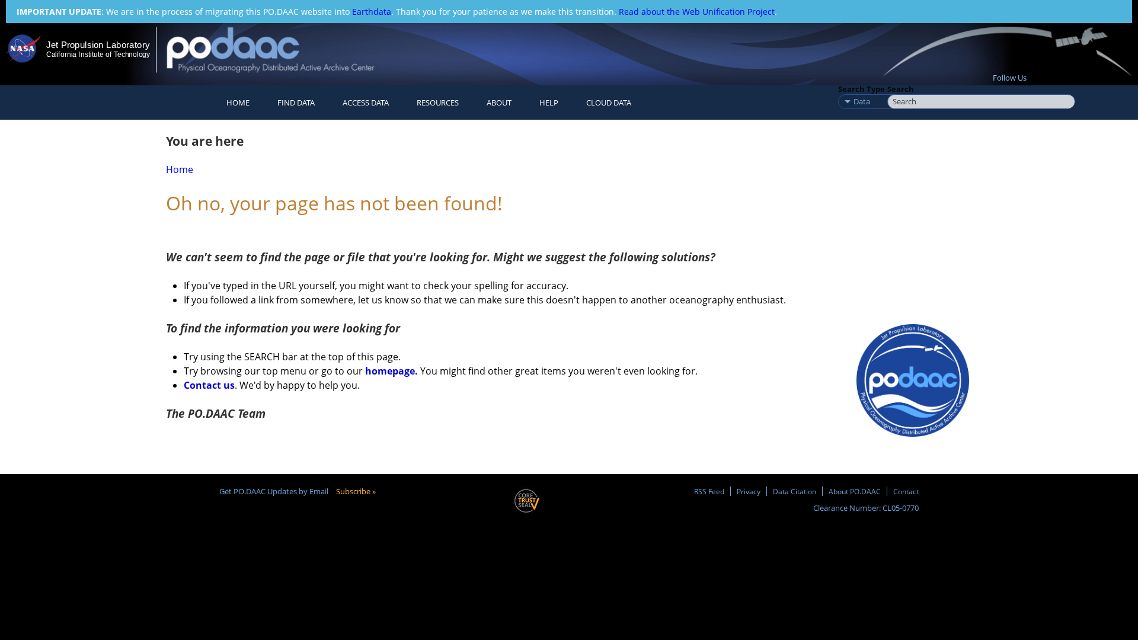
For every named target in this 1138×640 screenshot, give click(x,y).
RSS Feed (709, 491)
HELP (548, 102)
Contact (906, 491)
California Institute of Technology (98, 54)
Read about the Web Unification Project (697, 11)
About (499, 102)
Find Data (296, 102)
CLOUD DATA (608, 102)
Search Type (861, 89)
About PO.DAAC (855, 491)
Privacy (748, 491)
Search (900, 89)
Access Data (366, 102)
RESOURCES (438, 102)
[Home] (281, 49)
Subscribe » (356, 491)
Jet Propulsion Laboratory (97, 45)
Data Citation (794, 491)
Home (238, 102)
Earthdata (371, 11)
